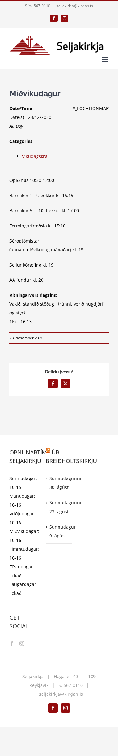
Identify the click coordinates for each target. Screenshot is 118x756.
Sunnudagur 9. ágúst (59, 531)
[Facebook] (11, 643)
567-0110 (73, 685)
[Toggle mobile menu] (105, 59)
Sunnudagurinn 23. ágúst (59, 507)
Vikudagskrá (35, 156)
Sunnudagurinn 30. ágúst (59, 482)
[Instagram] (21, 643)
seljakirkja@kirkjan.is (74, 6)
